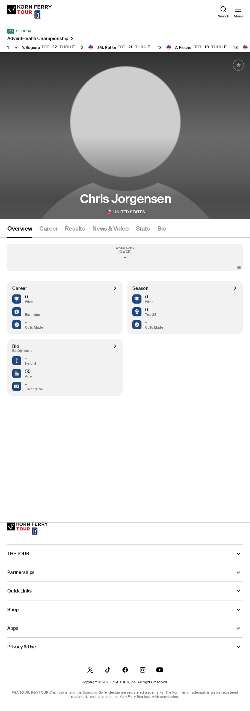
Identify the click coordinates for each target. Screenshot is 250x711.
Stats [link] (143, 228)
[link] (29, 12)
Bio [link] (161, 228)
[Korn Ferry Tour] (27, 529)
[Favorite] (238, 65)
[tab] (19, 231)
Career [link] (48, 228)
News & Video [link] (110, 228)
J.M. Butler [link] (106, 47)
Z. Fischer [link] (184, 47)
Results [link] (75, 228)
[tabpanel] (125, 367)
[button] (125, 257)
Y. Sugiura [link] (31, 47)
